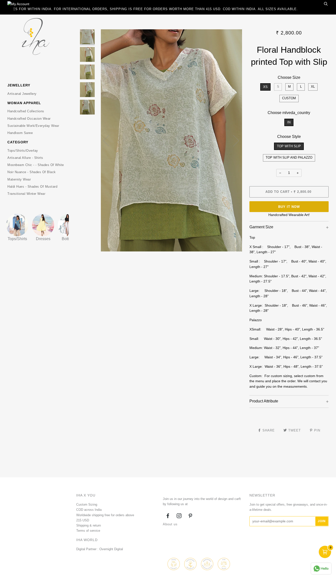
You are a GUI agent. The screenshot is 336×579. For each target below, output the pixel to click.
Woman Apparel (24, 103)
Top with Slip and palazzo (289, 157)
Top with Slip (289, 146)
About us (170, 524)
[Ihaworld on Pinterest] (190, 516)
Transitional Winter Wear (26, 194)
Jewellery (18, 85)
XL (313, 86)
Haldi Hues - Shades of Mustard (32, 186)
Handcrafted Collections (25, 111)
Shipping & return (88, 525)
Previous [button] (109, 140)
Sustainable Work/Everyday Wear (33, 126)
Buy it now (289, 207)
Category (17, 142)
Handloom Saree (20, 133)
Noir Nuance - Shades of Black (31, 172)
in (288, 122)
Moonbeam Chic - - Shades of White (35, 165)
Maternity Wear (19, 179)
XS (265, 87)
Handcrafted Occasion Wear (29, 118)
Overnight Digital (111, 549)
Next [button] (233, 140)
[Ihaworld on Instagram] (179, 516)
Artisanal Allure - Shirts (25, 158)
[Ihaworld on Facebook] (167, 516)
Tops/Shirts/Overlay (22, 150)
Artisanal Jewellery (22, 94)
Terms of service (88, 530)
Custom (289, 98)
